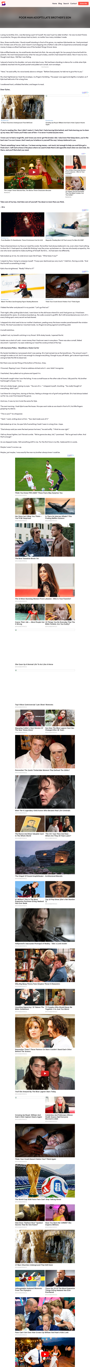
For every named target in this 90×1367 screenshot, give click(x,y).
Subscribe (83, 3)
